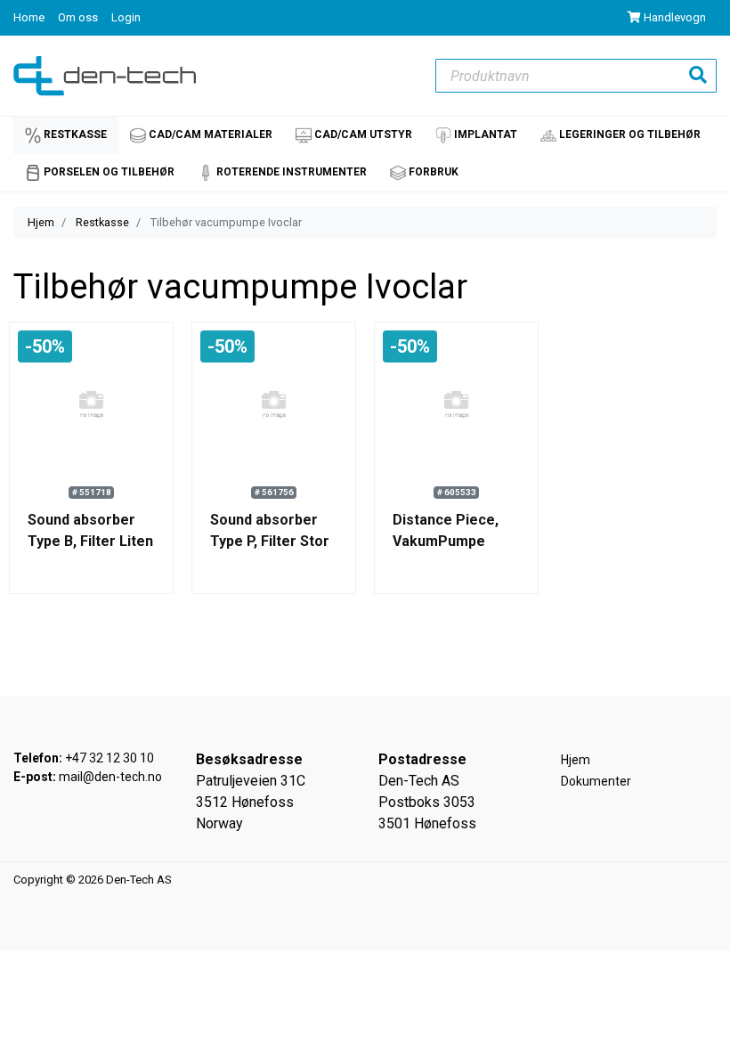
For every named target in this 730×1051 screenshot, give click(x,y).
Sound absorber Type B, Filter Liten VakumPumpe (90, 541)
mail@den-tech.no (110, 777)
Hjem (41, 222)
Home (30, 17)
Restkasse (102, 222)
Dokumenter (596, 781)
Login (126, 17)
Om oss (79, 17)
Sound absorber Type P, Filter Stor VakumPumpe (269, 541)
